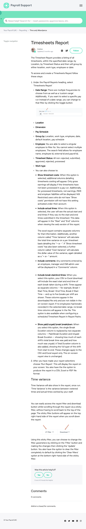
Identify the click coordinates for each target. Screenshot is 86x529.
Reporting (23, 30)
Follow (76, 50)
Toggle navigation (11, 41)
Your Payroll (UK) (10, 30)
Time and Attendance (38, 30)
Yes (39, 475)
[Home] (18, 5)
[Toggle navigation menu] (81, 5)
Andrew (40, 49)
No (48, 475)
